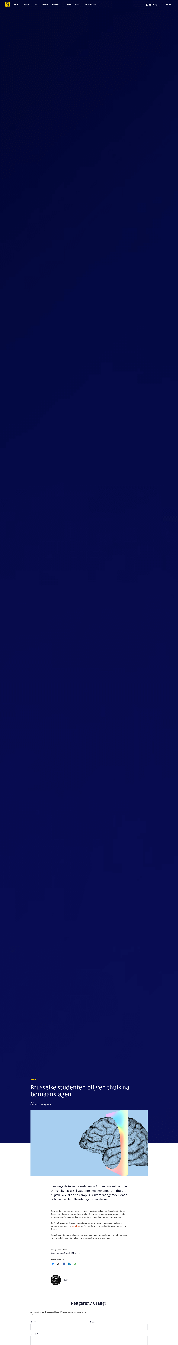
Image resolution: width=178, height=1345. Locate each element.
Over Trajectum (90, 4)
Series (68, 4)
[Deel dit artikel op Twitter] (58, 1264)
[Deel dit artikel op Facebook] (64, 1264)
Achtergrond (57, 4)
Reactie (34, 1334)
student (78, 1253)
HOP (72, 1253)
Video (77, 4)
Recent (17, 4)
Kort (35, 4)
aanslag (60, 1253)
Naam (33, 1322)
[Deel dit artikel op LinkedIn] (69, 1264)
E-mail (93, 1322)
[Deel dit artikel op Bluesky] (53, 1264)
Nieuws (27, 4)
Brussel (67, 1253)
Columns (44, 4)
